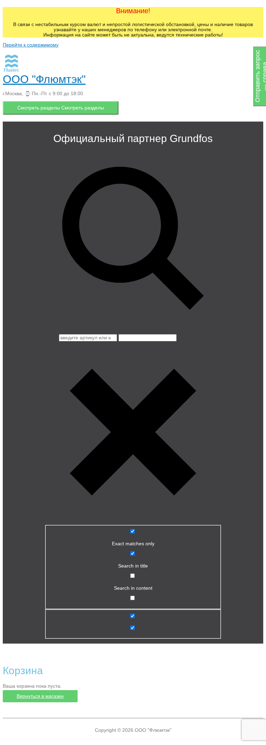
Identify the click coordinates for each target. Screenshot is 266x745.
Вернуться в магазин (40, 696)
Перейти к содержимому (31, 45)
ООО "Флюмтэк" (44, 79)
